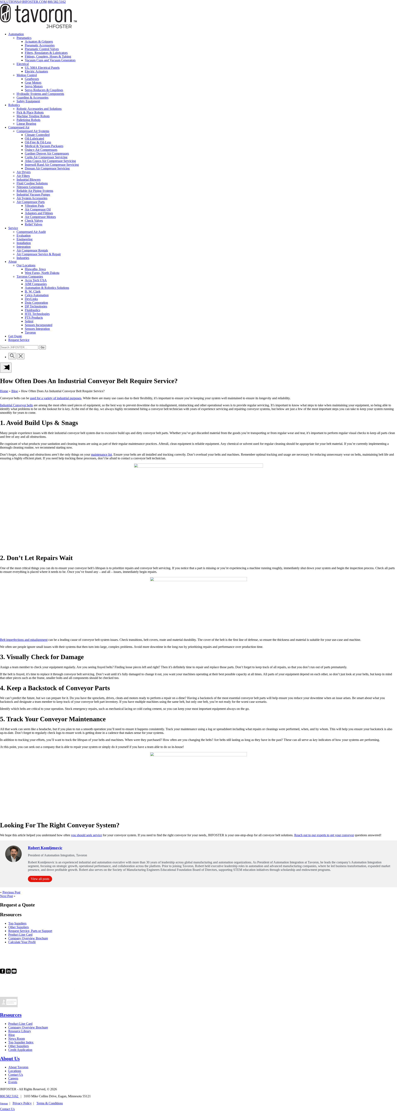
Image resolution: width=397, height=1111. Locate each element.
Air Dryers (24, 172)
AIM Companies (36, 284)
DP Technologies (36, 306)
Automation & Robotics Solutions (47, 287)
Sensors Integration (37, 328)
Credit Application (20, 1050)
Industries (23, 258)
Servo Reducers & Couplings (44, 90)
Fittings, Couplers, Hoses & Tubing (48, 56)
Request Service (18, 340)
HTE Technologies (37, 314)
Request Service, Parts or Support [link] (30, 931)
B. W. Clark (33, 291)
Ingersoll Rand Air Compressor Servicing (52, 164)
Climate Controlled (37, 135)
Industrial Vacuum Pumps (33, 194)
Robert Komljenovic (45, 848)
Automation (16, 34)
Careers (13, 1078)
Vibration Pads (34, 205)
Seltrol (29, 321)
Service (13, 228)
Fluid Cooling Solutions (32, 183)
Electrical (23, 64)
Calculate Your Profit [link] (22, 942)
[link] (3, 972)
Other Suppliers (18, 1046)
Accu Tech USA (36, 280)
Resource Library (19, 1031)
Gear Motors (33, 82)
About (12, 261)
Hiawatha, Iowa (35, 269)
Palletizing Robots (28, 120)
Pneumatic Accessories (40, 45)
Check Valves (34, 220)
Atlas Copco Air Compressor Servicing (50, 161)
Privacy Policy (22, 1103)
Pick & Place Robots (30, 112)
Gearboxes (32, 79)
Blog (14, 391)
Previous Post (11, 892)
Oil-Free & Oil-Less (38, 142)
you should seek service (86, 835)
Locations (14, 1071)
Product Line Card (20, 1023)
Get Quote (15, 336)
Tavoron (30, 332)
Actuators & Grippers (39, 41)
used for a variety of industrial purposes (55, 398)
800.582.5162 (57, 2)
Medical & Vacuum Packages (44, 146)
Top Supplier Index (20, 1042)
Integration (24, 246)
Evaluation (24, 235)
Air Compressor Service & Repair (39, 254)
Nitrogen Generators (30, 187)
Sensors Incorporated (38, 325)
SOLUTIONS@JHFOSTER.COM (23, 2)
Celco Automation (37, 295)
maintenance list (101, 454)
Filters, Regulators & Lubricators (46, 52)
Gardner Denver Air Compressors (47, 153)
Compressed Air (18, 127)
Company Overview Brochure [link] (28, 938)
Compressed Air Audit (31, 232)
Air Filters (23, 176)
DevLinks (31, 299)
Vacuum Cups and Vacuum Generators (50, 60)
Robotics (14, 105)
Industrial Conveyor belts (16, 405)
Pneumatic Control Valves (42, 49)
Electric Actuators (36, 71)
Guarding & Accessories (32, 97)
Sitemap (4, 1103)
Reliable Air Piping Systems (35, 190)
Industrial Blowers (29, 179)
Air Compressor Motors (40, 217)
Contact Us (15, 1074)
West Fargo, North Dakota (42, 273)
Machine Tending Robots (33, 116)
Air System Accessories (32, 198)
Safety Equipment (28, 101)
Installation (24, 243)
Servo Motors (34, 86)
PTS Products (34, 317)
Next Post (6, 896)
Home (4, 391)
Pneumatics (24, 38)
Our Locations (26, 265)
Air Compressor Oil (38, 209)
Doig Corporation (36, 302)
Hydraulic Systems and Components (40, 94)
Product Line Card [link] (20, 934)
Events (12, 1082)
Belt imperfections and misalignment (24, 639)
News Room (16, 1038)
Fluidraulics (32, 310)
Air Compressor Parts (31, 202)
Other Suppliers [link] (18, 927)
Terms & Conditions (49, 1103)
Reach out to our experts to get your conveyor (324, 835)
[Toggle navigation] (6, 368)
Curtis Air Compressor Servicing (46, 157)
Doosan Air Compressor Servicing (47, 168)
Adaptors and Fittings (39, 213)
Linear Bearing (26, 123)
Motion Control (27, 75)
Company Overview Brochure (28, 1027)
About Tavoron (18, 1067)
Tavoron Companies (30, 276)
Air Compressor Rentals (32, 250)
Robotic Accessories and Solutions (39, 108)
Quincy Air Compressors (41, 149)
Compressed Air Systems (33, 131)
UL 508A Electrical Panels (42, 67)
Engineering (24, 239)
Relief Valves (33, 224)
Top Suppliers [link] (17, 923)
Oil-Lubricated (34, 138)
